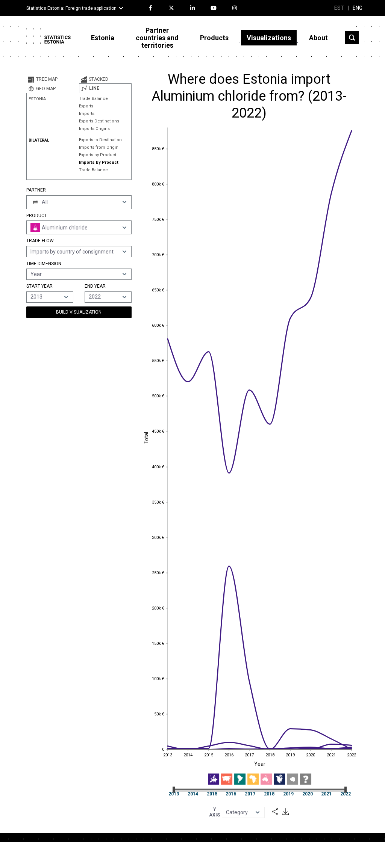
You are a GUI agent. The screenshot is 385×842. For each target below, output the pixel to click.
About (318, 38)
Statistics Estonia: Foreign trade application (71, 8)
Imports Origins (94, 128)
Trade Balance (93, 98)
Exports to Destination (100, 139)
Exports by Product (97, 154)
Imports (86, 113)
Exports (86, 106)
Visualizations (269, 38)
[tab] (52, 79)
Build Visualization (79, 312)
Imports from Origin (98, 147)
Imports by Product (98, 162)
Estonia (102, 38)
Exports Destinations (99, 121)
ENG (357, 8)
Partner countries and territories (157, 37)
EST (339, 8)
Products (214, 38)
